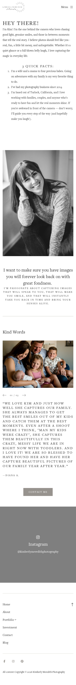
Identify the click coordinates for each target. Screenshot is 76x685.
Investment (10, 627)
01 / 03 (14, 395)
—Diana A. (11, 475)
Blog (5, 642)
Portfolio (8, 620)
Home (6, 604)
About (6, 612)
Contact (8, 635)
